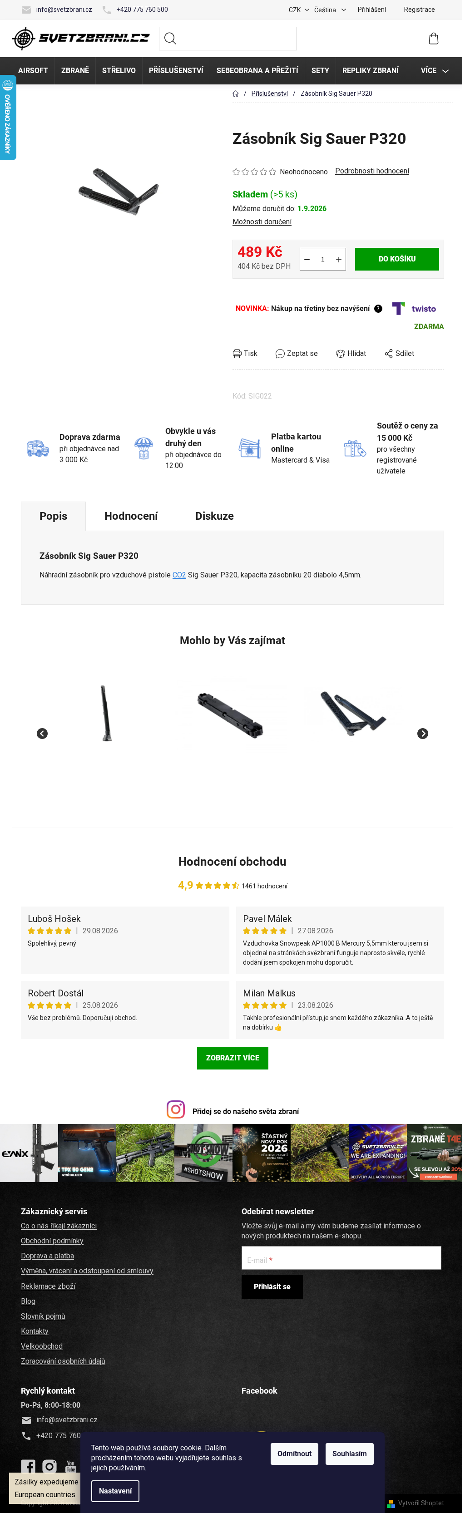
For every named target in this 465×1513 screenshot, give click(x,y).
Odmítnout (293, 1453)
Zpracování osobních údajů (62, 1360)
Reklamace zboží (47, 1285)
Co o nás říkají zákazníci (57, 1225)
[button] (105, 779)
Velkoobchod (40, 1345)
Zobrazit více (231, 1058)
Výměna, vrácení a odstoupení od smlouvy (86, 1271)
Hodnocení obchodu (231, 861)
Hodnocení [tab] (130, 516)
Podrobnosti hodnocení (371, 171)
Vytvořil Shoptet (420, 1503)
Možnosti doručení (260, 221)
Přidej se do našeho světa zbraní (244, 1111)
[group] (105, 728)
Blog (27, 1300)
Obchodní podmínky (51, 1240)
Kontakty (33, 1330)
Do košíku (396, 259)
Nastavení (114, 1491)
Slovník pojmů (42, 1315)
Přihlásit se (270, 1286)
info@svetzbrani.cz (63, 9)
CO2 (178, 575)
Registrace (418, 9)
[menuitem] (31, 70)
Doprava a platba (46, 1255)
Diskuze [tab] (213, 516)
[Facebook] (27, 1466)
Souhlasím (348, 1453)
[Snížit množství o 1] (305, 259)
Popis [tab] (52, 516)
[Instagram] (48, 1466)
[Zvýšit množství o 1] (337, 259)
